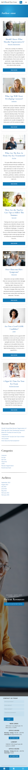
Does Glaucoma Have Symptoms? (10, 440)
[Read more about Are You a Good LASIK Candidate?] (14, 315)
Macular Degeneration (14, 44)
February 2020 (5, 495)
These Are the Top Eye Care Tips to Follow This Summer (14, 212)
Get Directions (14, 738)
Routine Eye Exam (14, 386)
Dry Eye (14, 158)
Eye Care (14, 218)
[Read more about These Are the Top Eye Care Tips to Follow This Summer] (14, 199)
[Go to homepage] (9, 2)
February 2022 (5, 493)
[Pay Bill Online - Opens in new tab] (14, 768)
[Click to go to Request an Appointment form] (4, 768)
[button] (26, 2)
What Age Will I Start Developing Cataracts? (13, 430)
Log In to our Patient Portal (14, 604)
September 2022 (5, 482)
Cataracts (14, 101)
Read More (14, 70)
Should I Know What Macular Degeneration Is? (13, 428)
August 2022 (4, 484)
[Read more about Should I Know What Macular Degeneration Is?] (14, 28)
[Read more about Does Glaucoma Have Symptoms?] (14, 258)
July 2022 (3, 486)
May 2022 (4, 491)
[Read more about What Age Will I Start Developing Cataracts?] (14, 85)
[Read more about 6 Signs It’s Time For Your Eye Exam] (14, 370)
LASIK (14, 331)
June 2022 (4, 488)
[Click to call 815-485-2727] (21, 2)
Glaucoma (14, 274)
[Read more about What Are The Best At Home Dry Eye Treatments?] (14, 142)
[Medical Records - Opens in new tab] (23, 768)
